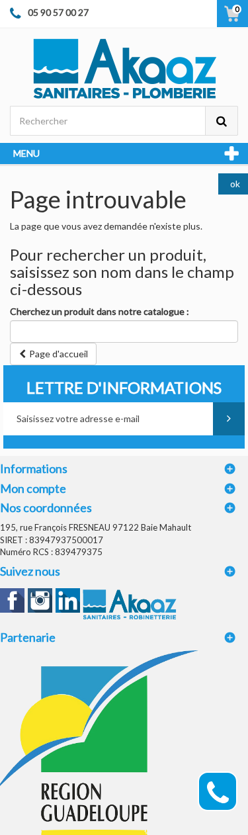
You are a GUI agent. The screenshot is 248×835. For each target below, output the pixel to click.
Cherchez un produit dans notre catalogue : (99, 311)
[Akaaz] (124, 67)
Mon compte (33, 488)
